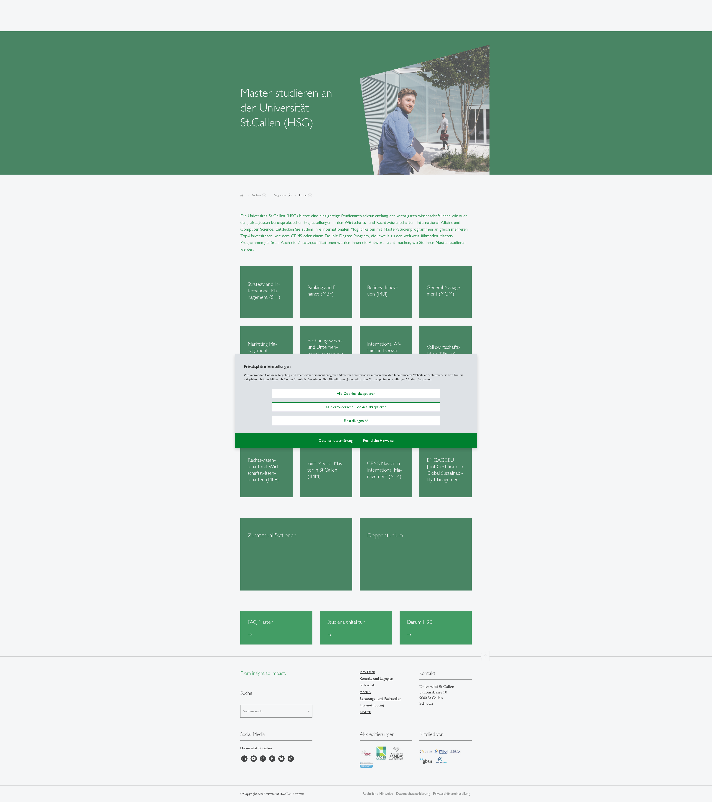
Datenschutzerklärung (336, 440)
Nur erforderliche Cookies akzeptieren (356, 407)
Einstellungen (354, 420)
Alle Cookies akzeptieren (356, 393)
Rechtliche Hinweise (378, 440)
